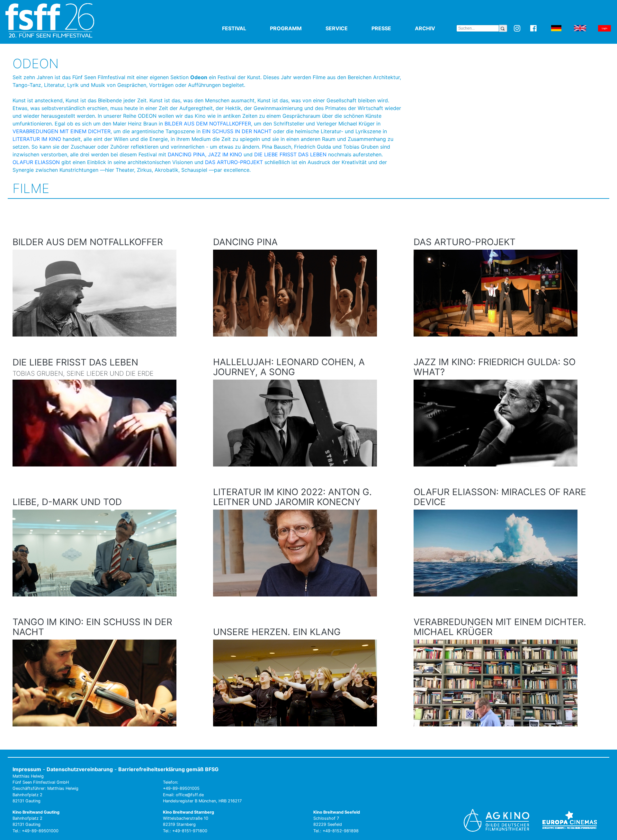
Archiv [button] (435, 28)
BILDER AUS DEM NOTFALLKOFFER (208, 123)
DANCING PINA (186, 154)
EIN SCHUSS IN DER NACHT (237, 131)
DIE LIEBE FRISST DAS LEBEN (290, 154)
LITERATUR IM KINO (37, 139)
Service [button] (347, 28)
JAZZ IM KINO (225, 154)
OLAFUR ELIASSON (36, 162)
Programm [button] (296, 28)
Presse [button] (391, 28)
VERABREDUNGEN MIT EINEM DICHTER (62, 131)
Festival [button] (244, 28)
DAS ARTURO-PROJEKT (234, 162)
